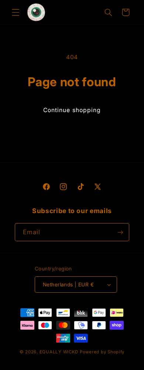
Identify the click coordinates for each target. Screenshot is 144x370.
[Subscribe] (120, 232)
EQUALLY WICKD (59, 351)
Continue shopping (72, 110)
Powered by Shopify (102, 351)
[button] (15, 12)
